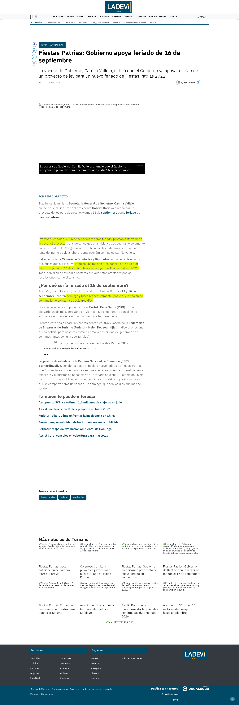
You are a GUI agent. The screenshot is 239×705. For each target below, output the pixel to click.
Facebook (96, 663)
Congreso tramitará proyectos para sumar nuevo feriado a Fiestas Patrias (95, 571)
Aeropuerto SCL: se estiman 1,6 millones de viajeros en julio (80, 402)
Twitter (94, 658)
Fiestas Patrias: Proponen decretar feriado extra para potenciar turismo (57, 609)
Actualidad (58, 17)
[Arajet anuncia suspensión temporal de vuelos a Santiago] (98, 592)
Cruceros (142, 17)
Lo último (70, 17)
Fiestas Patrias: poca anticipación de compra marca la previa (54, 570)
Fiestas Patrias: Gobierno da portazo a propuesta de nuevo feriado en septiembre (139, 571)
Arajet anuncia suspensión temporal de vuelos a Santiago (97, 609)
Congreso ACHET (53, 22)
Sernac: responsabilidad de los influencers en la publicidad (79, 422)
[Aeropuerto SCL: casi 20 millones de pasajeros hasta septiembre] (181, 592)
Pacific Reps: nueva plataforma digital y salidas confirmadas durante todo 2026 (140, 610)
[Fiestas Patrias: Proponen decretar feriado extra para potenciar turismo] (57, 592)
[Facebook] (34, 44)
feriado (131, 212)
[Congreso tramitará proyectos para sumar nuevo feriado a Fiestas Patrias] (98, 553)
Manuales (81, 17)
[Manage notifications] (232, 699)
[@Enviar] (34, 63)
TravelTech (104, 17)
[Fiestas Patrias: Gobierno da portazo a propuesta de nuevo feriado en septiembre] (140, 553)
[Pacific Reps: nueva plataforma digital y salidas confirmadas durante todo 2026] (140, 592)
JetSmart (83, 22)
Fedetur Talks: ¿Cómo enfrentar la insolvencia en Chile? (77, 416)
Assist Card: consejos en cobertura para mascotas (73, 435)
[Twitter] (34, 50)
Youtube (95, 678)
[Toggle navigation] (35, 17)
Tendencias (130, 17)
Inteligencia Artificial (100, 22)
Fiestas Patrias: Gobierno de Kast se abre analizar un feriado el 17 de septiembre (181, 570)
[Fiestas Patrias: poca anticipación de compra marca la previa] (57, 553)
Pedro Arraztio (56, 196)
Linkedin (95, 673)
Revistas (163, 17)
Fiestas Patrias (49, 217)
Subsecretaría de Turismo (135, 22)
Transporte (117, 17)
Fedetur (116, 22)
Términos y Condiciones (41, 694)
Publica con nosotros (164, 688)
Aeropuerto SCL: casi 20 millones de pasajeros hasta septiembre (179, 609)
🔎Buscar (173, 17)
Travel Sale (70, 22)
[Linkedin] (34, 57)
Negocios (92, 17)
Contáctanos (170, 694)
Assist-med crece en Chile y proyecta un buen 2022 (74, 409)
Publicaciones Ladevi (132, 658)
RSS (175, 700)
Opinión (153, 17)
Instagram (96, 668)
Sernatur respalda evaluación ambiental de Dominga (75, 429)
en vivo (153, 22)
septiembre (109, 212)
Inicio (44, 45)
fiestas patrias (48, 497)
